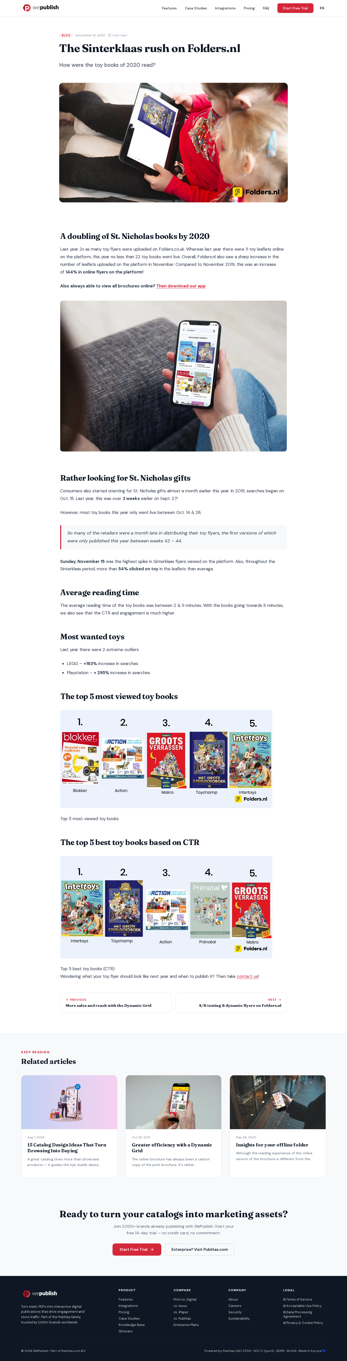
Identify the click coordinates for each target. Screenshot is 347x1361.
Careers (234, 1306)
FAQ (266, 8)
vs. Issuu (180, 1306)
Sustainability (239, 1318)
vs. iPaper (181, 1312)
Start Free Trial (295, 8)
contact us (247, 976)
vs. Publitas (182, 1318)
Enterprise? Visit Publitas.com (199, 1249)
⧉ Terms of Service (297, 1299)
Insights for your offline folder (272, 1145)
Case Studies (196, 8)
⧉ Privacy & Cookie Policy (303, 1323)
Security (235, 1312)
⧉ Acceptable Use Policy (302, 1306)
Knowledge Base (132, 1325)
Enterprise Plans (186, 1325)
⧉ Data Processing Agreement (297, 1314)
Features (169, 8)
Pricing (249, 8)
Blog (66, 35)
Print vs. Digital (185, 1299)
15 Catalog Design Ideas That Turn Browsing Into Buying (66, 1148)
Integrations (225, 8)
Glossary (126, 1331)
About (233, 1299)
